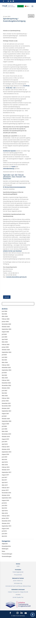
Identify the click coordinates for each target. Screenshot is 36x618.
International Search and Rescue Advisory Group (18, 586)
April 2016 (5, 510)
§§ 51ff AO (26, 86)
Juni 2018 (4, 457)
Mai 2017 (4, 480)
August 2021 (5, 413)
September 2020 (6, 421)
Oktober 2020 (6, 418)
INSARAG (18, 594)
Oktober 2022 (6, 388)
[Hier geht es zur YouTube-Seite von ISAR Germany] (13, 1)
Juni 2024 (4, 357)
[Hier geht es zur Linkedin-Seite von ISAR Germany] (10, 1)
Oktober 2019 (6, 436)
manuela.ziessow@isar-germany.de (16, 277)
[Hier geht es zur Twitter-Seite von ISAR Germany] (5, 1)
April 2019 (5, 444)
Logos (18, 566)
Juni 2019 (4, 441)
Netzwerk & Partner (18, 578)
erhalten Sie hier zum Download (12, 251)
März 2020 (5, 431)
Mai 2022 (4, 393)
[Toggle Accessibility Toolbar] (32, 614)
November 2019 (6, 434)
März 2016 (5, 513)
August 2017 (5, 475)
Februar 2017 (5, 487)
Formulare (18, 569)
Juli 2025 (4, 334)
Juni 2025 (4, 337)
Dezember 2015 (6, 521)
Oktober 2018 (6, 449)
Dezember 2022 (6, 383)
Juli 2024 (4, 354)
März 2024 (5, 362)
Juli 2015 (4, 531)
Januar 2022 (5, 401)
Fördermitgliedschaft (18, 572)
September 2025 (6, 329)
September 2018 (6, 452)
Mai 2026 (4, 314)
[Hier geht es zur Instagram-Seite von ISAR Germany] (8, 1)
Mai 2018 (4, 459)
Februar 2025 (5, 344)
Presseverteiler (18, 575)
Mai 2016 (4, 508)
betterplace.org (18, 583)
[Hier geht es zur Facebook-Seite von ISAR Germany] (3, 1)
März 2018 (5, 464)
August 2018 (5, 454)
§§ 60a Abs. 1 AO (10, 88)
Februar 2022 (5, 398)
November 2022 (6, 385)
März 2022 (5, 395)
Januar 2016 (5, 518)
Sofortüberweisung (8, 168)
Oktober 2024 (6, 349)
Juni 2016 (4, 505)
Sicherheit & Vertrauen (18, 589)
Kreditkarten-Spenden (9, 151)
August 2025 (5, 331)
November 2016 (6, 492)
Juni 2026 (4, 311)
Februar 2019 (5, 446)
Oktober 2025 (6, 326)
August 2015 (5, 528)
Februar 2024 (5, 365)
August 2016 (5, 500)
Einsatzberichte (6, 546)
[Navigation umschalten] (32, 7)
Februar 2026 (5, 319)
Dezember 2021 (6, 403)
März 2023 (5, 378)
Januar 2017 (5, 490)
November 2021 (6, 406)
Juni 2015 (4, 533)
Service (18, 564)
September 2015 (6, 526)
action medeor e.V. (18, 580)
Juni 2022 (4, 390)
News (3, 551)
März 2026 (5, 316)
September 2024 (6, 352)
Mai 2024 (4, 360)
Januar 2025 (5, 347)
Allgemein (5, 543)
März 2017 (5, 485)
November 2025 (6, 324)
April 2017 (5, 482)
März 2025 (5, 342)
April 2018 (5, 462)
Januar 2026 (5, 321)
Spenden (20, 6)
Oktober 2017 (6, 469)
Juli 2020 (4, 426)
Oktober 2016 (6, 495)
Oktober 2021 (6, 408)
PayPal (13, 166)
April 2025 (5, 339)
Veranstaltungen (6, 556)
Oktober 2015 (6, 523)
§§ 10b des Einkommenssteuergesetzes (14, 187)
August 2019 (5, 439)
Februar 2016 (5, 516)
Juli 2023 (4, 372)
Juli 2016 (4, 503)
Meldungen (5, 548)
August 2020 (5, 424)
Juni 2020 (4, 429)
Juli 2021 (4, 416)
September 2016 (6, 498)
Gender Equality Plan (18, 597)
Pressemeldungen (7, 554)
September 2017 (6, 472)
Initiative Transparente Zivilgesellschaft (18, 592)
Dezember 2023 (6, 367)
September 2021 (6, 411)
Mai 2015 (4, 536)
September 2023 (6, 370)
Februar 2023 (5, 380)
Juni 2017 (4, 477)
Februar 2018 (5, 467)
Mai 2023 (4, 375)
